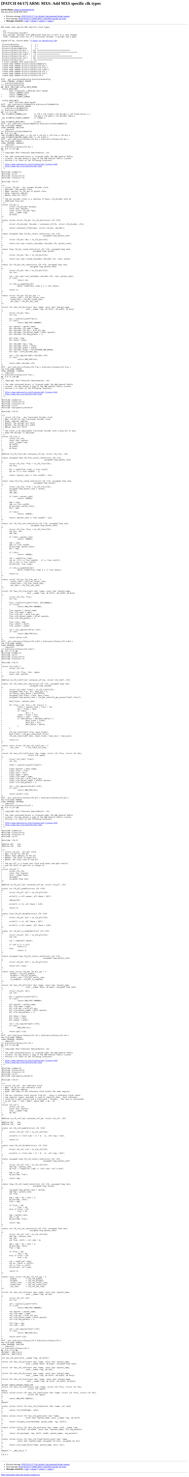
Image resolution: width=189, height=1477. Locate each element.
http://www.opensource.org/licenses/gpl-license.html (31, 164)
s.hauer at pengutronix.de (24, 9)
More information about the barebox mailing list (20, 1475)
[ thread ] (34, 21)
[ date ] (27, 21)
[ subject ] (42, 21)
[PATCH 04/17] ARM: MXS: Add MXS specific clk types (42, 19)
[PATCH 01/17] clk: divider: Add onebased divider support (46, 16)
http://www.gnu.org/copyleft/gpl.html (23, 166)
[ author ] (50, 21)
